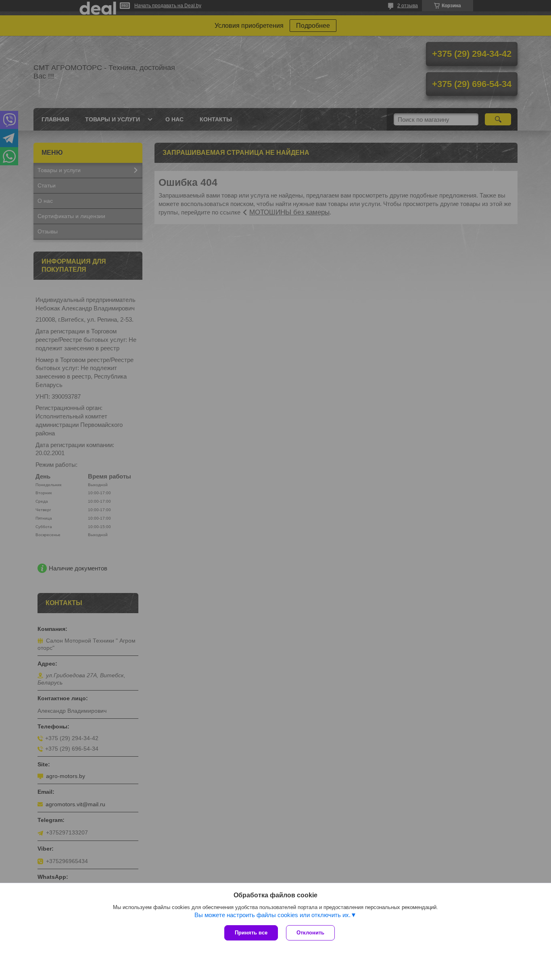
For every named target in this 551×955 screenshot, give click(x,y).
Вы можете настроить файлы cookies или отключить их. (272, 914)
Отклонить (310, 933)
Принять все (251, 933)
